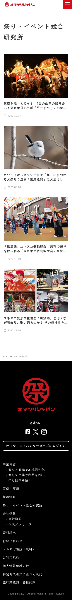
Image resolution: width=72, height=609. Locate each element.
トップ (5, 356)
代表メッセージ (20, 524)
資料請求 (9, 532)
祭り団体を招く (20, 480)
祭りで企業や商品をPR (25, 475)
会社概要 (15, 518)
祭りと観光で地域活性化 (26, 469)
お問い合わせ (13, 541)
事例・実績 (11, 488)
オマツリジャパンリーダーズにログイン (36, 445)
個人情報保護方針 (16, 565)
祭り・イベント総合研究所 (18, 356)
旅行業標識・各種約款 (19, 582)
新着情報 (9, 497)
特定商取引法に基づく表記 (22, 574)
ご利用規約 (11, 557)
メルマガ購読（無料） (19, 549)
